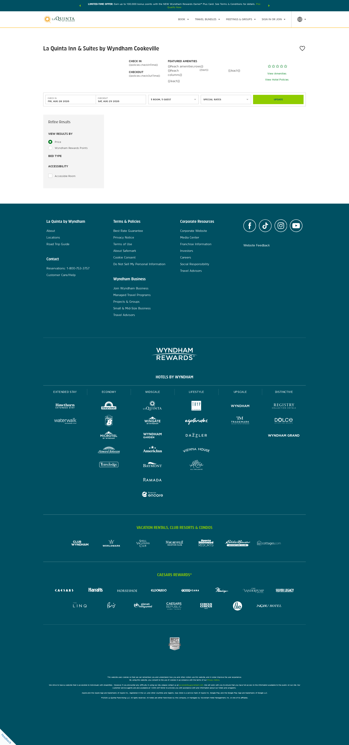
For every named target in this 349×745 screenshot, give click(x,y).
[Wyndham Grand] (284, 436)
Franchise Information (195, 244)
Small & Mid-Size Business (132, 308)
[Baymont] (152, 465)
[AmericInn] (152, 450)
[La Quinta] (152, 406)
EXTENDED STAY (65, 391)
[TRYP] (196, 406)
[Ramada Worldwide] (152, 480)
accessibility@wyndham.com (191, 685)
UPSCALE (240, 391)
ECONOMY (109, 391)
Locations (53, 237)
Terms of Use (122, 244)
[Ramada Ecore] (152, 494)
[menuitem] (183, 19)
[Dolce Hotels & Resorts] (284, 421)
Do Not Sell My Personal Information (139, 264)
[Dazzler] (196, 436)
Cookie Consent (124, 257)
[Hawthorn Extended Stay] (65, 406)
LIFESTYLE (196, 391)
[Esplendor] (196, 421)
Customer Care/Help (61, 274)
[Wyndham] (240, 406)
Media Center (189, 237)
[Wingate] (152, 421)
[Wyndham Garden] (152, 436)
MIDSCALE (152, 391)
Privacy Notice (123, 237)
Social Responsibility (194, 264)
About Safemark (124, 250)
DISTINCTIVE (284, 391)
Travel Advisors (124, 314)
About (50, 230)
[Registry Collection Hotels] (284, 406)
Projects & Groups (126, 301)
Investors (186, 250)
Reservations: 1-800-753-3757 (67, 268)
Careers (185, 257)
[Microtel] (109, 436)
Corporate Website (193, 230)
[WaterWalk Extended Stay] (65, 421)
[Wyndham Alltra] (196, 465)
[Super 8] (109, 421)
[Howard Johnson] (109, 450)
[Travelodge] (109, 465)
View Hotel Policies (277, 79)
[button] (80, 5)
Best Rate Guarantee (128, 230)
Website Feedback (256, 245)
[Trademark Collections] (240, 421)
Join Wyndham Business (130, 288)
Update (278, 99)
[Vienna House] (196, 450)
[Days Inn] (109, 406)
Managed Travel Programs (132, 294)
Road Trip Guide (57, 244)
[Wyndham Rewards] (174, 354)
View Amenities (276, 73)
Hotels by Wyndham (174, 377)
